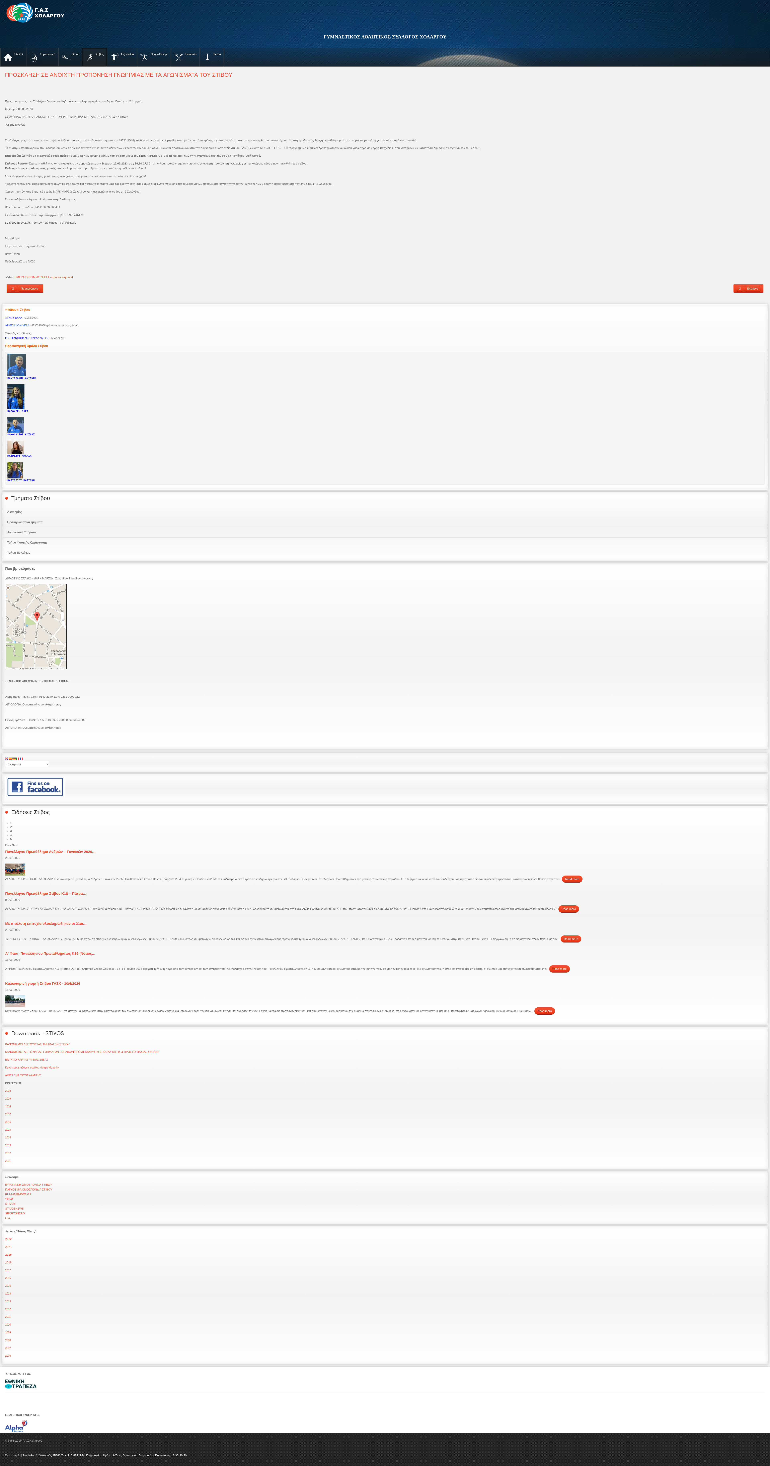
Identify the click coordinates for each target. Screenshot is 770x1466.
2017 (8, 1114)
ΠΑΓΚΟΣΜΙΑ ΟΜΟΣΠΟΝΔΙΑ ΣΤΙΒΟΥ (28, 1189)
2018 (8, 1106)
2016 (8, 1122)
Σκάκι (217, 54)
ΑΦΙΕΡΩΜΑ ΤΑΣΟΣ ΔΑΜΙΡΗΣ (23, 1075)
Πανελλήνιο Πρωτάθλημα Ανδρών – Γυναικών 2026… (50, 852)
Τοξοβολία (127, 54)
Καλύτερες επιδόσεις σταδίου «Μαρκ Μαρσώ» (32, 1067)
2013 (8, 1145)
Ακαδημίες (14, 512)
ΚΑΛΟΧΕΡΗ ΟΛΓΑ (17, 411)
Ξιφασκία (190, 54)
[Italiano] (18, 758)
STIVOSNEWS (14, 1208)
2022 (8, 1239)
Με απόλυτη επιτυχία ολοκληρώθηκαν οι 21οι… (46, 924)
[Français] (21, 758)
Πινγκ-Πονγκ (159, 54)
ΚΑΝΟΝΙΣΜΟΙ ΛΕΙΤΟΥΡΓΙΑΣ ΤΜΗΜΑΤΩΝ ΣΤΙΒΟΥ (37, 1044)
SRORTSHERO (15, 1213)
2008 (8, 1340)
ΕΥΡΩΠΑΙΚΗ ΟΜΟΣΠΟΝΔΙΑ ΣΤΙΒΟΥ (28, 1184)
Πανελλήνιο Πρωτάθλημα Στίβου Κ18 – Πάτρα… (45, 894)
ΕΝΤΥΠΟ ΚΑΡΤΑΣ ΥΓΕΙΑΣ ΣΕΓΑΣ (26, 1059)
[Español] (10, 758)
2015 (8, 1129)
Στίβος (99, 54)
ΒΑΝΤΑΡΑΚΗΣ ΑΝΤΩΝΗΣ (21, 378)
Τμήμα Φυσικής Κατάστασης (27, 542)
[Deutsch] (14, 758)
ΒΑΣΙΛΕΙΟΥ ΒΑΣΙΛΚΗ (21, 480)
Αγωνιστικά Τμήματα (21, 532)
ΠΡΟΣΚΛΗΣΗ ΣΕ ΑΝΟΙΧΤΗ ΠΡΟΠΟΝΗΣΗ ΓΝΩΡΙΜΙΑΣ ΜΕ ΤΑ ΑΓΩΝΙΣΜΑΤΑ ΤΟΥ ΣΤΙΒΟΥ (118, 74)
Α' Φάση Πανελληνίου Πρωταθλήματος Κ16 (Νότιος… (50, 953)
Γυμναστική (47, 54)
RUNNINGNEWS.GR (18, 1194)
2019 (8, 1098)
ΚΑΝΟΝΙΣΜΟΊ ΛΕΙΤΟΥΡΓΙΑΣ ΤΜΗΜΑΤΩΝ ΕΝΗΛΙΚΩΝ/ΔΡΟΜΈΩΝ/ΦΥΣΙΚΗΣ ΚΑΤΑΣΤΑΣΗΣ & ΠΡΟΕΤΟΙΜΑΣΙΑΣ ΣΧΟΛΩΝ (82, 1051)
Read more (572, 879)
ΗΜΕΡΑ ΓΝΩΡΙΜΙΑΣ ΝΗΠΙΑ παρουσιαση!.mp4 (44, 277)
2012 (8, 1153)
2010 (8, 1324)
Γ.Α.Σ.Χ (18, 54)
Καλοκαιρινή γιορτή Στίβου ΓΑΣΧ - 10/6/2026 (42, 984)
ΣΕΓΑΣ (9, 1199)
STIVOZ (10, 1203)
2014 (8, 1137)
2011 (8, 1160)
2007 (8, 1348)
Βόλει (75, 54)
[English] (7, 758)
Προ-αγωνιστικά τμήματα (25, 522)
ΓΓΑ (7, 1218)
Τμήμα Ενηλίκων (18, 552)
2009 (8, 1332)
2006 (8, 1355)
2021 (8, 1246)
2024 (8, 1090)
